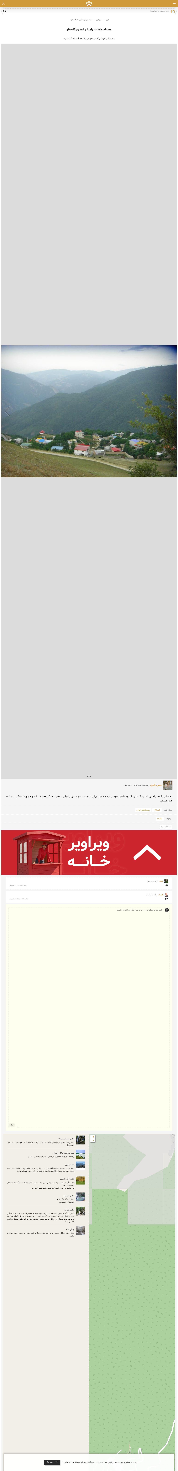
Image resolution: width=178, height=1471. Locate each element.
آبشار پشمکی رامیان (66, 1139)
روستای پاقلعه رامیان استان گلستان (89, 29)
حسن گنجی (156, 785)
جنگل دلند (70, 1229)
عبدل (161, 881)
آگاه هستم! (52, 1462)
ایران (107, 19)
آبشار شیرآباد (69, 1196)
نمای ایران (99, 19)
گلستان (73, 19)
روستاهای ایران (143, 810)
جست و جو (4, 11)
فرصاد (160, 895)
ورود (3, 3)
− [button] (93, 1140)
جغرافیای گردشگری (85, 19)
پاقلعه (159, 818)
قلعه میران (69, 1165)
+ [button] (93, 1136)
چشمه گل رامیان (67, 1179)
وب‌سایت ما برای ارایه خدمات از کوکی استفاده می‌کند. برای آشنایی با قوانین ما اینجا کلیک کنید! (99, 1462)
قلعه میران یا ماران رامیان (63, 1153)
